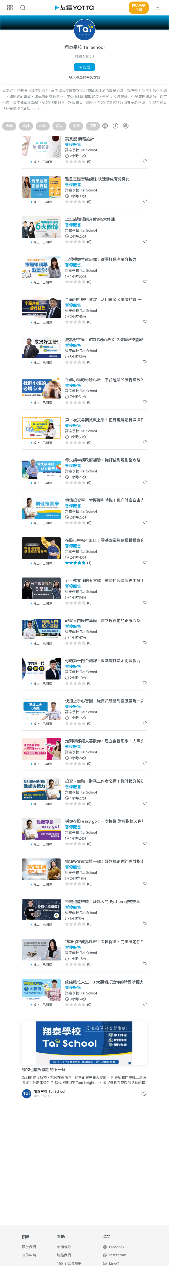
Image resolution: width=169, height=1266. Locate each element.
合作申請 (29, 1255)
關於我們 (29, 1247)
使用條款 (64, 1247)
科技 (42, 125)
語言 (59, 125)
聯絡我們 (64, 1255)
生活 (76, 125)
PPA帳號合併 (138, 7)
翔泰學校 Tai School (81, 150)
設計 (25, 125)
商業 (9, 125)
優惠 (92, 125)
